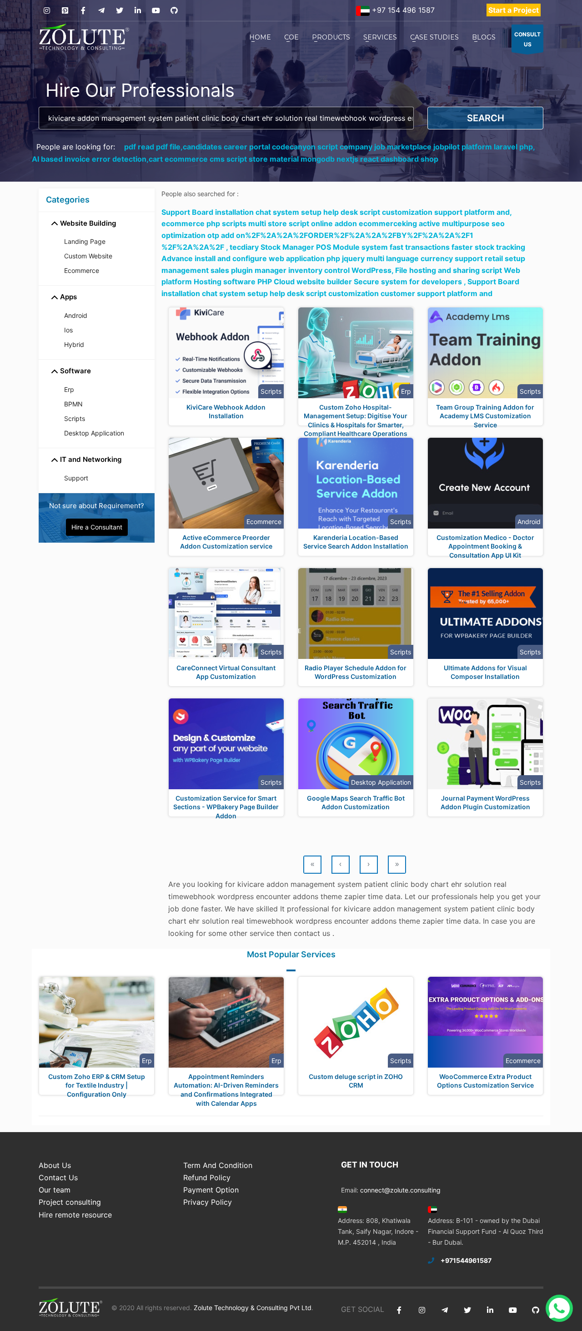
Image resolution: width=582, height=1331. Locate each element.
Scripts (74, 418)
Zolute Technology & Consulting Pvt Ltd (251, 1307)
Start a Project (513, 10)
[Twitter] (119, 11)
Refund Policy (207, 1177)
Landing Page (84, 241)
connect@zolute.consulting (400, 1190)
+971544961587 (466, 1260)
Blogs (484, 37)
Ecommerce (81, 270)
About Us (55, 1165)
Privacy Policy (207, 1202)
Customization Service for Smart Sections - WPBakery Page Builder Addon (226, 807)
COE (291, 37)
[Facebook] (83, 11)
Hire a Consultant (96, 527)
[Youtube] (156, 11)
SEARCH (485, 118)
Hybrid (74, 344)
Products (331, 37)
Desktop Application (94, 433)
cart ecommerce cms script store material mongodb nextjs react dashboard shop (293, 158)
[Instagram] (47, 11)
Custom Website (88, 256)
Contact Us (58, 1177)
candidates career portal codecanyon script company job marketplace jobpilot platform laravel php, (359, 146)
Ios (68, 330)
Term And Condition (217, 1165)
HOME (260, 37)
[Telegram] (101, 11)
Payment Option (211, 1189)
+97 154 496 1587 (402, 10)
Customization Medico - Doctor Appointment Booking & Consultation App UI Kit (485, 546)
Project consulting (70, 1202)
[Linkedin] (138, 11)
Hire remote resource (75, 1214)
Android (75, 315)
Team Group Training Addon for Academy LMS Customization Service (485, 416)
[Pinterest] (65, 11)
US (527, 39)
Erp (69, 389)
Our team (54, 1189)
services (380, 37)
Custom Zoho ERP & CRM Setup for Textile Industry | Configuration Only (96, 1085)
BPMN (73, 404)
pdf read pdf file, (153, 146)
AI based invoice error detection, (90, 158)
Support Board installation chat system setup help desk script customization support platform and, (336, 212)
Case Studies (434, 37)
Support (76, 478)
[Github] (174, 11)
